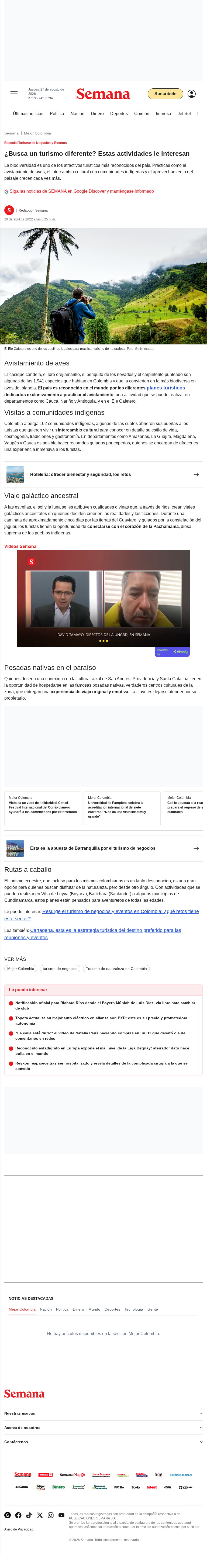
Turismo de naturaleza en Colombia (116, 968)
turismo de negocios (60, 968)
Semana (11, 133)
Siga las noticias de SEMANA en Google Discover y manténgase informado (82, 191)
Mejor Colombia (37, 133)
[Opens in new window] (18, 1515)
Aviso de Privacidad (24, 1530)
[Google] (7, 1515)
